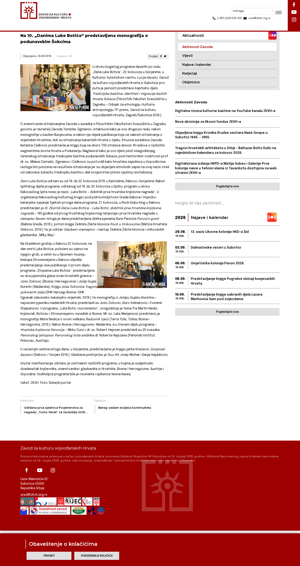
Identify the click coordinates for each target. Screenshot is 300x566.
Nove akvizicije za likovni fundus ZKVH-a (208, 122)
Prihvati (49, 556)
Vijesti (187, 56)
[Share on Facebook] (161, 56)
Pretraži (258, 5)
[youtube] (39, 470)
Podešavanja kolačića (97, 556)
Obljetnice (191, 82)
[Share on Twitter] (165, 56)
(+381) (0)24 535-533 (214, 12)
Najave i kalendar (196, 65)
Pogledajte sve (227, 186)
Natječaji (189, 73)
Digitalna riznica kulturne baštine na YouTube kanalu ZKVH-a (225, 111)
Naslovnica (27, 22)
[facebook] (26, 470)
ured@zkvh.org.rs (33, 495)
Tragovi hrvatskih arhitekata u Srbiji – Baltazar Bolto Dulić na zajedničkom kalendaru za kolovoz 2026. (225, 150)
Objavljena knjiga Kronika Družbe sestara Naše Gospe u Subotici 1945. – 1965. (221, 135)
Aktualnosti (47, 22)
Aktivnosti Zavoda (71, 22)
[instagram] (53, 470)
